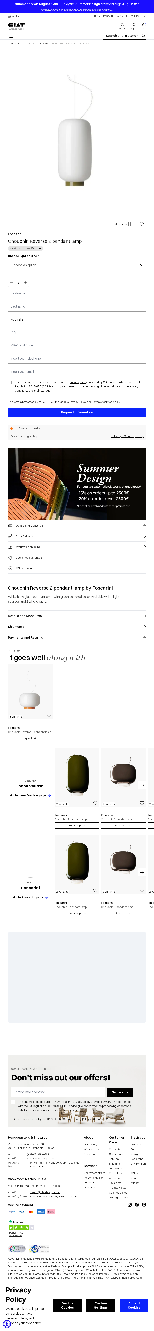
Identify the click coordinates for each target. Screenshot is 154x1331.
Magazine (108, 16)
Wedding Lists (92, 1187)
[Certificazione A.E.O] (39, 1249)
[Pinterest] (144, 1218)
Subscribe (120, 1092)
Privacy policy (117, 1187)
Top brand (137, 1158)
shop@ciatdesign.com (41, 1158)
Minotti (135, 1182)
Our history (90, 1144)
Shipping (114, 1163)
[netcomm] (17, 1249)
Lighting (21, 44)
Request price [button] (77, 825)
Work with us (91, 1149)
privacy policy (78, 382)
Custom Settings (101, 1305)
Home (11, 44)
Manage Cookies (119, 1197)
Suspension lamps (38, 44)
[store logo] (16, 26)
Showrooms (91, 1154)
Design (96, 16)
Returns (114, 1158)
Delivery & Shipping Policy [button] (127, 436)
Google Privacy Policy (73, 401)
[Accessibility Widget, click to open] (7, 1324)
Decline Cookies (67, 1305)
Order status (116, 1154)
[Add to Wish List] (141, 224)
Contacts (114, 1149)
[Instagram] (130, 1218)
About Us (122, 16)
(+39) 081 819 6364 (38, 1154)
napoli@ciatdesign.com (45, 1192)
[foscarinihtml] (30, 865)
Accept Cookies (134, 1305)
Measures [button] (120, 224)
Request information (77, 412)
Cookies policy (118, 1192)
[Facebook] (137, 1218)
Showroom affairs (94, 1172)
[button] (13, 16)
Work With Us (138, 16)
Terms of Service (102, 401)
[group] (30, 702)
